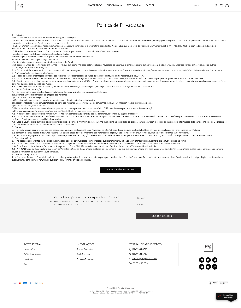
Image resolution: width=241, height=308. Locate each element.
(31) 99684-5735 (139, 249)
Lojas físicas (28, 259)
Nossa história (29, 249)
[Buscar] (192, 6)
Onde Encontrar (83, 254)
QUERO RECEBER (162, 216)
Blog (25, 264)
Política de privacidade (32, 254)
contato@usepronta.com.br (144, 259)
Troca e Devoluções (85, 249)
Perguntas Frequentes (85, 259)
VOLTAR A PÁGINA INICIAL (120, 170)
